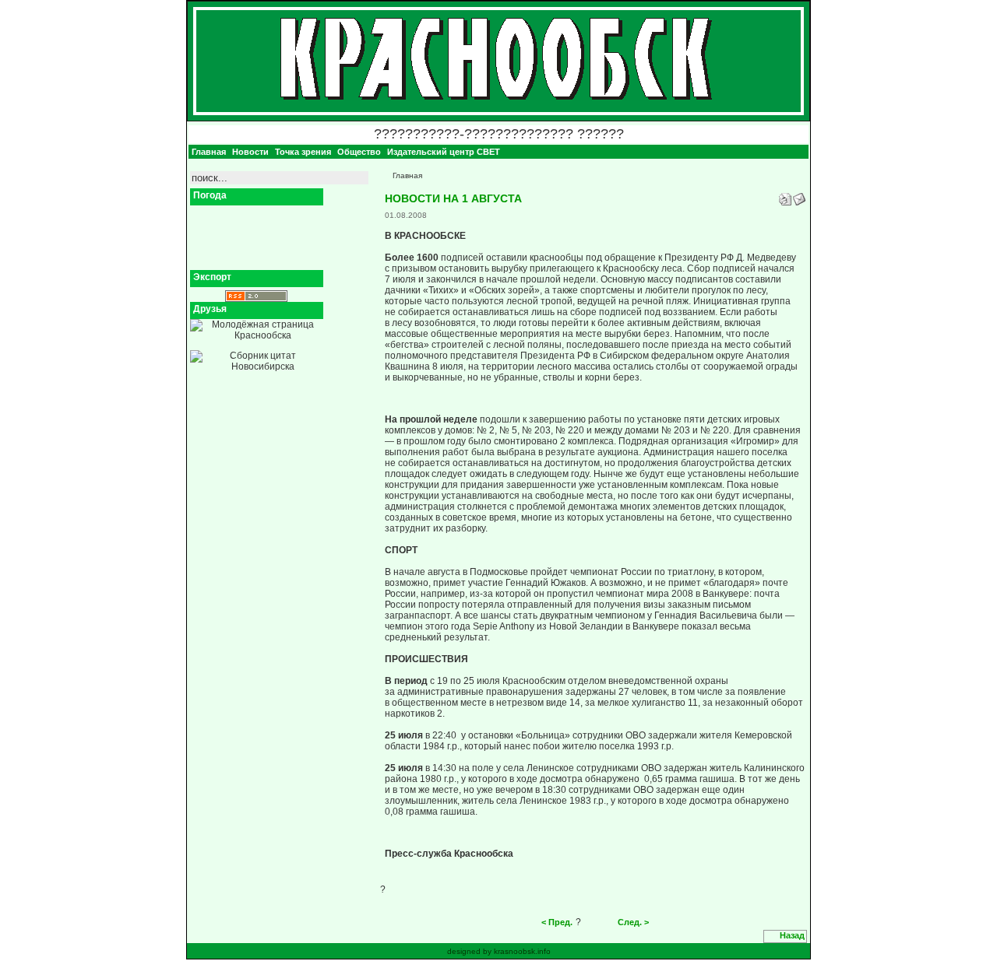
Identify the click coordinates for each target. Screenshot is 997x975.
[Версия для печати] (785, 196)
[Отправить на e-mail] (799, 196)
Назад (792, 935)
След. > (633, 922)
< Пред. (556, 922)
